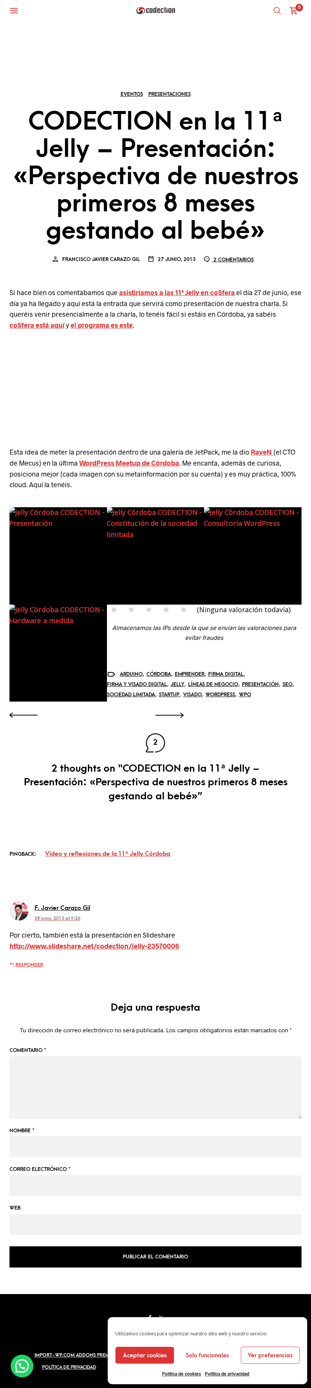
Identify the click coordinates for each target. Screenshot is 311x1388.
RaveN (262, 452)
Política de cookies (181, 1373)
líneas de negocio (213, 684)
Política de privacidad (227, 1373)
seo (287, 684)
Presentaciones (169, 94)
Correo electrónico (40, 1169)
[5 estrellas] (183, 609)
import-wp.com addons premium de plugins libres (98, 1355)
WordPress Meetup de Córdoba (129, 463)
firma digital (225, 674)
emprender (189, 674)
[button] (22, 1366)
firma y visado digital (137, 684)
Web (14, 1208)
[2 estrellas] (131, 609)
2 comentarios (233, 260)
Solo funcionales (207, 1355)
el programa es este (102, 325)
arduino (131, 674)
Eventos (132, 94)
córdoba (158, 674)
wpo (245, 694)
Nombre (22, 1130)
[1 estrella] (114, 609)
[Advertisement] (155, 391)
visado (192, 694)
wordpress (220, 694)
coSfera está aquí (36, 325)
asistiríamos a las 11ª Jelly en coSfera (177, 292)
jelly (177, 684)
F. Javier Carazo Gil (62, 908)
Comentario (27, 1050)
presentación (260, 684)
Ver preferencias (270, 1355)
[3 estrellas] (148, 609)
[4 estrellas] (166, 609)
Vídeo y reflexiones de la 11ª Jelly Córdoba (107, 853)
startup (169, 694)
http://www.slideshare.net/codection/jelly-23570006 (94, 946)
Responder (29, 965)
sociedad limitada (131, 694)
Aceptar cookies (145, 1355)
